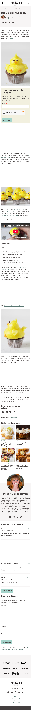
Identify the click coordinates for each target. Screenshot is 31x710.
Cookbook (15, 700)
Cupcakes (7, 8)
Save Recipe (7, 120)
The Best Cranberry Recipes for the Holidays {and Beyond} (8, 467)
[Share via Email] (12, 22)
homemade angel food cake (9, 215)
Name (3, 626)
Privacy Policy (15, 702)
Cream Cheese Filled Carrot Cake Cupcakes (22, 466)
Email (4, 103)
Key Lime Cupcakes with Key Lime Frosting (8, 444)
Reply (28, 529)
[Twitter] (19, 692)
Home (2, 8)
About (16, 696)
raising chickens (9, 211)
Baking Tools (15, 698)
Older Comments (7, 590)
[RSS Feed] (23, 692)
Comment (4, 605)
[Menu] (2, 3)
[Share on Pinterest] (6, 22)
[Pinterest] (8, 692)
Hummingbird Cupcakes (21, 443)
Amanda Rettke (10, 16)
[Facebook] (12, 692)
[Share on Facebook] (3, 22)
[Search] (28, 3)
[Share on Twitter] (9, 22)
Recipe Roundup (5, 463)
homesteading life (19, 209)
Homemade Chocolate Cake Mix (14, 306)
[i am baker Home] (15, 3)
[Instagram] (15, 692)
